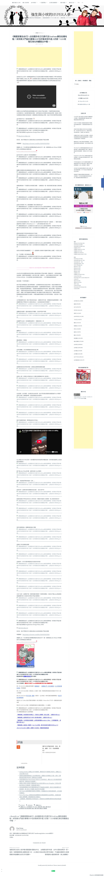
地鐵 (39, 806)
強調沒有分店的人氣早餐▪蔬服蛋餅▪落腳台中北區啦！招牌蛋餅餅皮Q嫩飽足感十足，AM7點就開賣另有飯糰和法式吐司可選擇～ (24, 851)
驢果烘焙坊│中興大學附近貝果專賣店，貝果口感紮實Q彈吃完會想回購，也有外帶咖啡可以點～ (83, 143)
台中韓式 (76, 347)
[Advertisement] (39, 57)
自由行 (32, 808)
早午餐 (75, 310)
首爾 (38, 808)
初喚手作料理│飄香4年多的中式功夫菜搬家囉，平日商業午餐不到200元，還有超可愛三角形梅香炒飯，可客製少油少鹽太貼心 (83, 131)
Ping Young (19, 828)
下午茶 (75, 319)
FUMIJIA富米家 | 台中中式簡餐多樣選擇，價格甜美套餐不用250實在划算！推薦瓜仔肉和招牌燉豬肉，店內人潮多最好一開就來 (83, 163)
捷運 (46, 806)
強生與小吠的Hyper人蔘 (85, 104)
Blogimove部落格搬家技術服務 (96, 875)
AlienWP (64, 865)
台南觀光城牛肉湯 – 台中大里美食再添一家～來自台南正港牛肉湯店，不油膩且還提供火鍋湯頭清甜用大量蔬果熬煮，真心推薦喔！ (54, 851)
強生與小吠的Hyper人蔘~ (52, 14)
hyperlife (30, 805)
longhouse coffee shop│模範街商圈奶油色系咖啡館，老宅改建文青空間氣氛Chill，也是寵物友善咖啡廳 (83, 157)
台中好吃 (76, 344)
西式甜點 (76, 338)
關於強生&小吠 (16, 2)
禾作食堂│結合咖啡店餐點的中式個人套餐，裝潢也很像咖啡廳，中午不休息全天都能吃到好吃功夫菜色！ (83, 170)
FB (79, 2)
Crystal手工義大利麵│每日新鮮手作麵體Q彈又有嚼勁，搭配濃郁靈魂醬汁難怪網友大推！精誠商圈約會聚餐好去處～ (83, 118)
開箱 (83, 243)
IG (82, 2)
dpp (33, 806)
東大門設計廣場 (28, 808)
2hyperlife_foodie (84, 101)
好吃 (75, 329)
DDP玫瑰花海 (29, 806)
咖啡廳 (75, 325)
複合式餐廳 (76, 341)
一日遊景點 (43, 2)
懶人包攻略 (26, 2)
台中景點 (76, 350)
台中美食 (33, 2)
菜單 (75, 313)
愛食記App (84, 226)
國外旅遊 (62, 2)
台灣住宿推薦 (53, 2)
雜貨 (75, 322)
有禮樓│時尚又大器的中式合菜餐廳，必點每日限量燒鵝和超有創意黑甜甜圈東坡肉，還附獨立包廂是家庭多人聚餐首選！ (83, 137)
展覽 (41, 806)
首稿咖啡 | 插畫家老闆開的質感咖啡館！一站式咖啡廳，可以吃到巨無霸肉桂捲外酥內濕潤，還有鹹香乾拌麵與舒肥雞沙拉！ (83, 176)
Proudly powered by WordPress (45, 865)
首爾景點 (45, 808)
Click (102, 183)
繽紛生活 (71, 2)
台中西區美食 (76, 360)
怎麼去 (43, 806)
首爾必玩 (41, 808)
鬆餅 (75, 332)
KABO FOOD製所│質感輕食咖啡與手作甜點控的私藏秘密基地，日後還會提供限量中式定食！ (83, 124)
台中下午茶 (76, 357)
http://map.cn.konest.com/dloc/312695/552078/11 (36, 143)
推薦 (75, 304)
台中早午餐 (76, 316)
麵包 (75, 335)
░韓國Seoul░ (39, 33)
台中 (75, 307)
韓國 (36, 808)
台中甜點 (76, 354)
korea (35, 806)
